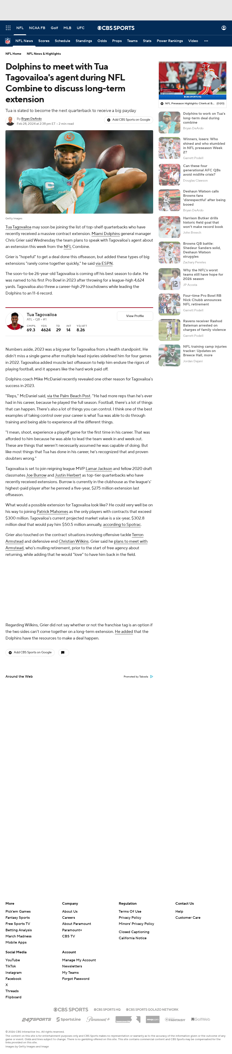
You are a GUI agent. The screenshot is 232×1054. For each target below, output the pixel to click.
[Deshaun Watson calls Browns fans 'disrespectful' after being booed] (169, 200)
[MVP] (153, 1017)
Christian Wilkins (74, 541)
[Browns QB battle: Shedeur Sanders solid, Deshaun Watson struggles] (169, 252)
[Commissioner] (128, 1018)
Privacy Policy (130, 917)
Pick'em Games (18, 911)
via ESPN (104, 263)
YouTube (12, 960)
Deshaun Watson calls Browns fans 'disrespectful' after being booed (204, 198)
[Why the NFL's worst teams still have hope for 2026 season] (169, 279)
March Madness (18, 936)
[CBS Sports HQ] (107, 1009)
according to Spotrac (122, 524)
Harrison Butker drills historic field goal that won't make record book (203, 222)
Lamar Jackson (99, 468)
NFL (67, 246)
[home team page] (21, 327)
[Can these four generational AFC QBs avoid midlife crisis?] (169, 175)
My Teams (70, 972)
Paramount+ (72, 930)
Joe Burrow (36, 475)
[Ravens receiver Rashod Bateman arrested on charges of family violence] (169, 330)
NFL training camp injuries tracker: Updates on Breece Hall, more (205, 350)
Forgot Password (75, 979)
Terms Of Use (130, 911)
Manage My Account (79, 960)
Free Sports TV (17, 924)
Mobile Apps (16, 942)
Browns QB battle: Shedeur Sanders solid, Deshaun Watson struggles (202, 250)
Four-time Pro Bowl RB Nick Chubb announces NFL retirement (202, 300)
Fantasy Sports (17, 917)
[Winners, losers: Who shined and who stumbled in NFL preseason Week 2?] (169, 148)
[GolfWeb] (200, 1019)
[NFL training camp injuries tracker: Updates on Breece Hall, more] (169, 355)
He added (124, 571)
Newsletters (72, 966)
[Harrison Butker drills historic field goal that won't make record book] (169, 227)
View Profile (135, 316)
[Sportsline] (69, 1019)
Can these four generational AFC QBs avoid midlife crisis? (201, 170)
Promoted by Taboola (136, 616)
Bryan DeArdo (31, 119)
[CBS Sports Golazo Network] (152, 1009)
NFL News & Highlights (44, 54)
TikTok (10, 966)
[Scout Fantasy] (175, 1019)
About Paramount (76, 924)
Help (179, 911)
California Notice (133, 938)
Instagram (13, 972)
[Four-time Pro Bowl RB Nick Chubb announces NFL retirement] (169, 304)
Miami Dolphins (106, 233)
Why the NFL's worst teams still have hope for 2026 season (203, 274)
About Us (69, 911)
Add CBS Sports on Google (131, 120)
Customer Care (188, 917)
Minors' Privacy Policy (136, 924)
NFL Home (13, 54)
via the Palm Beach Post (68, 396)
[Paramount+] (98, 1018)
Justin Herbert (68, 475)
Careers (68, 917)
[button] (8, 27)
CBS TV (68, 936)
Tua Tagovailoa (18, 227)
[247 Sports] (36, 1018)
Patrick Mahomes (52, 511)
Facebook (13, 979)
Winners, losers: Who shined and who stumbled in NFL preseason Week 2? (204, 146)
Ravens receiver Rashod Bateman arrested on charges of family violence (204, 325)
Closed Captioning (134, 932)
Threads (12, 991)
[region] (192, 81)
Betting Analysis (18, 930)
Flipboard (13, 997)
